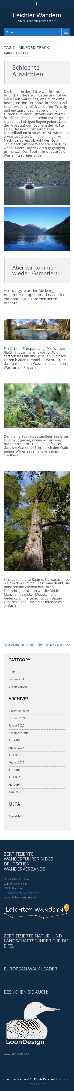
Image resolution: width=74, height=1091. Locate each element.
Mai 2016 (14, 785)
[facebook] (36, 4)
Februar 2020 (17, 718)
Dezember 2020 (19, 711)
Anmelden (15, 816)
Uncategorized (18, 687)
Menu (9, 32)
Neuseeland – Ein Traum (19, 645)
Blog (12, 672)
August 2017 (16, 748)
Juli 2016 (14, 770)
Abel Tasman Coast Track (54, 645)
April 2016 (15, 792)
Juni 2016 (14, 777)
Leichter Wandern (37, 15)
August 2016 (16, 762)
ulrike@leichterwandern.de (21, 893)
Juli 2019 (14, 740)
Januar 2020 (16, 725)
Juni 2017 (15, 755)
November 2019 (19, 733)
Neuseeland (16, 679)
